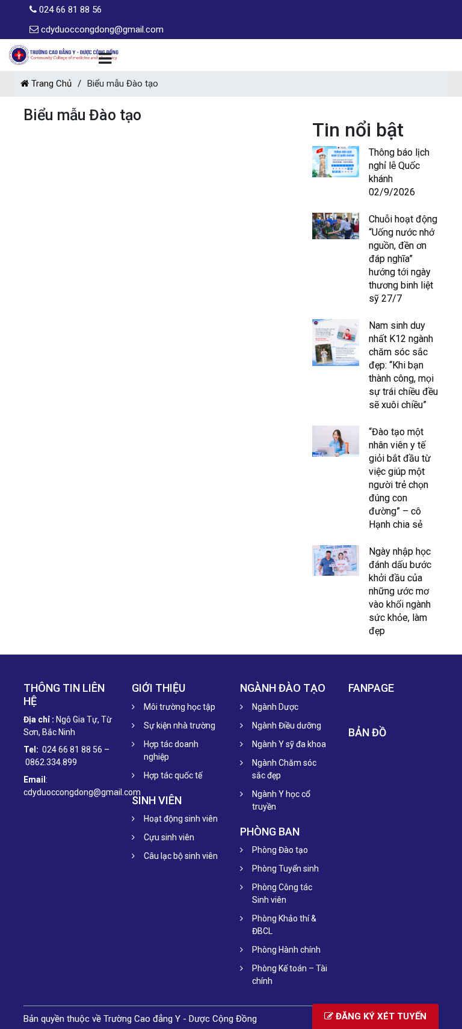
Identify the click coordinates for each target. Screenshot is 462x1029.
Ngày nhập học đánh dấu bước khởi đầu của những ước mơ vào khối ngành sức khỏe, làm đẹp (400, 591)
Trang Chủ (50, 83)
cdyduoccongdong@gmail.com (102, 29)
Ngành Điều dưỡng (286, 725)
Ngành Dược (275, 707)
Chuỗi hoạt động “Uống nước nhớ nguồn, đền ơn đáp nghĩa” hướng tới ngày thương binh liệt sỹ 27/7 (403, 258)
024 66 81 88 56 (70, 9)
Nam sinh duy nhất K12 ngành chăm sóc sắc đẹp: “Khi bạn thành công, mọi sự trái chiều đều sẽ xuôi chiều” (403, 365)
